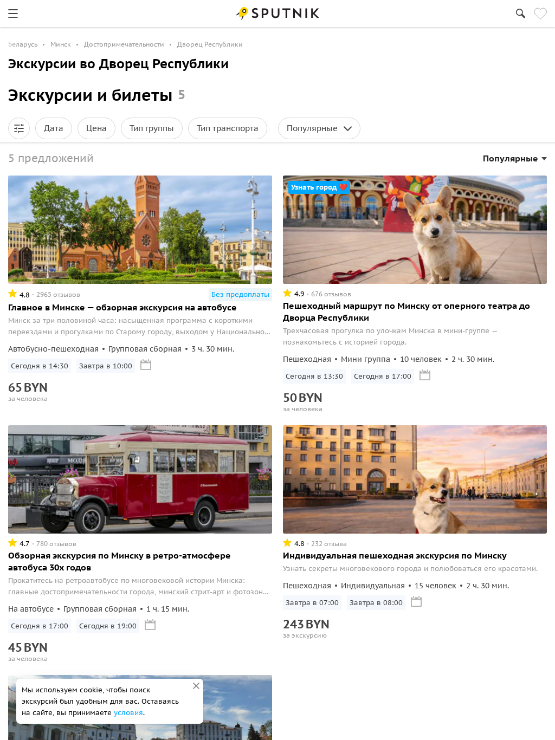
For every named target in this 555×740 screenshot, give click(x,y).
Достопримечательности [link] (124, 44)
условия (128, 712)
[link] (13, 13)
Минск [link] (60, 44)
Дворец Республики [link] (210, 44)
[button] (19, 128)
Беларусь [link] (22, 44)
